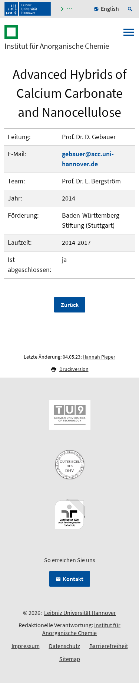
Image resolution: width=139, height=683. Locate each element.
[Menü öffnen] (129, 34)
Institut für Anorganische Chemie (56, 46)
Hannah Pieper (99, 356)
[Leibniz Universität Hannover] (27, 9)
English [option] (110, 8)
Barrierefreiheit (108, 646)
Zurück (70, 304)
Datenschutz (64, 646)
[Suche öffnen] (131, 9)
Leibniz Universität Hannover (80, 612)
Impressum (25, 646)
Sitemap (69, 659)
